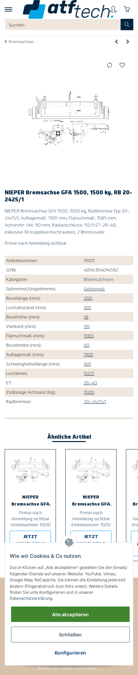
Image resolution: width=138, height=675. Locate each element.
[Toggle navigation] (8, 9)
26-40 (90, 382)
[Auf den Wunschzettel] (122, 65)
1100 (88, 354)
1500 (89, 391)
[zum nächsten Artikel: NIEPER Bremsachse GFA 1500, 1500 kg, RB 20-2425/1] (127, 41)
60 (86, 344)
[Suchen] (127, 24)
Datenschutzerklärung (31, 598)
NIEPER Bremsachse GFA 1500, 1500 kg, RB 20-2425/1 (30, 500)
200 (88, 297)
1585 (89, 335)
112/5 (89, 373)
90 (86, 326)
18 (86, 316)
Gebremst (94, 288)
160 (87, 307)
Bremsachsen (98, 279)
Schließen (70, 634)
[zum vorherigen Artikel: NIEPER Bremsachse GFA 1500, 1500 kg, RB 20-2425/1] (116, 41)
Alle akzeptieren (70, 614)
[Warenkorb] (126, 9)
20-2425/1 (95, 401)
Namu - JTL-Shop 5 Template (67, 666)
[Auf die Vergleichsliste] (110, 65)
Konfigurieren (70, 653)
